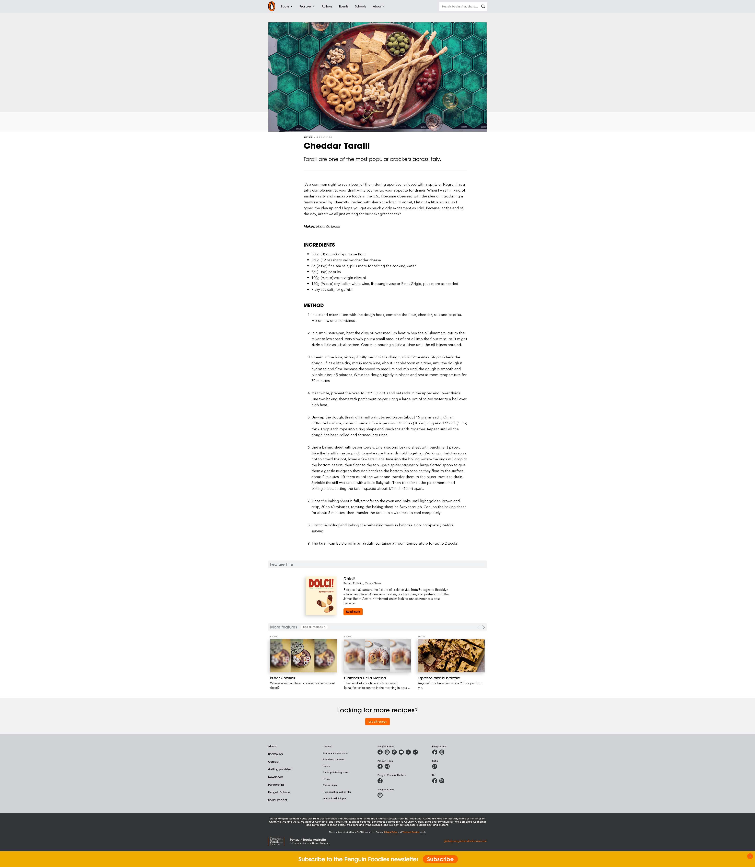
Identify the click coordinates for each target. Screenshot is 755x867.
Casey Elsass (373, 583)
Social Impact (277, 800)
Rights (326, 766)
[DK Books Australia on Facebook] (434, 780)
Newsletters (275, 777)
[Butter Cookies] (303, 655)
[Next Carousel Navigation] (483, 627)
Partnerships (276, 784)
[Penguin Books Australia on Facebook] (380, 752)
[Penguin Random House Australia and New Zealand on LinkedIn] (408, 752)
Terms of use (330, 785)
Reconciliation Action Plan (337, 792)
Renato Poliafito (353, 583)
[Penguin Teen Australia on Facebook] (380, 766)
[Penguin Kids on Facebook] (434, 752)
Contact (273, 761)
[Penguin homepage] (271, 6)
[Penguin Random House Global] (279, 841)
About (272, 746)
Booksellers (275, 754)
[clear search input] (483, 7)
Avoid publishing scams (336, 772)
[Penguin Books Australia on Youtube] (401, 752)
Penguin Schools (279, 792)
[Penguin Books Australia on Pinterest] (394, 752)
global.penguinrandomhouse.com (465, 841)
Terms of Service (410, 832)
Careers (327, 746)
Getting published (280, 769)
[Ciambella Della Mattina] (377, 655)
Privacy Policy (390, 832)
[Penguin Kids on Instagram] (441, 752)
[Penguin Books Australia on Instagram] (387, 752)
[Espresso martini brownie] (451, 655)
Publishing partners (333, 759)
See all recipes (377, 721)
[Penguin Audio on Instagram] (380, 795)
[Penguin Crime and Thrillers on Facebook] (380, 780)
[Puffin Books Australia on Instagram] (434, 766)
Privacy (326, 779)
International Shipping (335, 798)
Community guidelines (335, 753)
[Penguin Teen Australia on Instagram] (387, 766)
